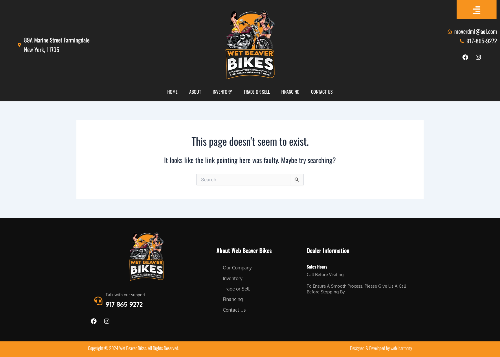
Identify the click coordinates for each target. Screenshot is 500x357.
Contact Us (322, 91)
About (195, 91)
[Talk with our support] (98, 301)
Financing (290, 91)
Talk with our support (125, 294)
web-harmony (401, 348)
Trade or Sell (257, 91)
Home (172, 91)
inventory (222, 91)
